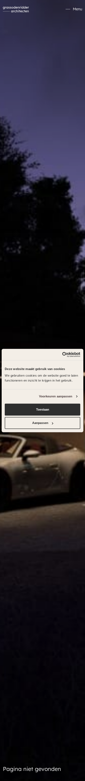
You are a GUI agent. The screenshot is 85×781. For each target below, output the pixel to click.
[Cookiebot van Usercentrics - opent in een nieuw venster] (62, 354)
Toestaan (42, 409)
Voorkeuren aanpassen (55, 396)
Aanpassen (40, 423)
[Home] (16, 9)
